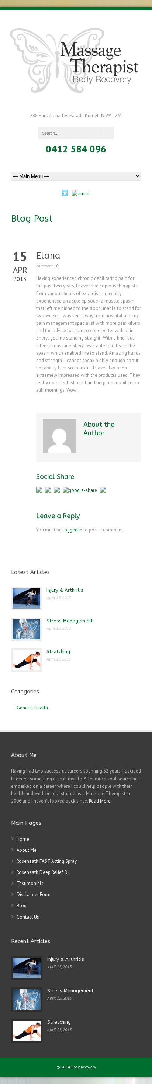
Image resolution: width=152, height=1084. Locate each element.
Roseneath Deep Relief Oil (43, 872)
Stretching (58, 651)
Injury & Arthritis (64, 590)
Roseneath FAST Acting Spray (47, 861)
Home (23, 839)
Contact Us (28, 917)
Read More (100, 801)
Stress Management (69, 621)
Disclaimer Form (34, 894)
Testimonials (30, 883)
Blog (22, 905)
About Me (27, 850)
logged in (72, 530)
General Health (32, 708)
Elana (48, 255)
